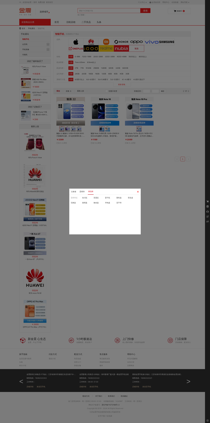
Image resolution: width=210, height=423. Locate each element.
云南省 (73, 191)
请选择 (90, 191)
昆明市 (82, 191)
